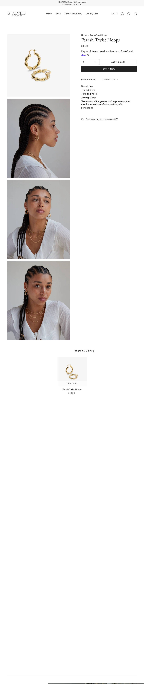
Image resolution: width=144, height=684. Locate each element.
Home (84, 35)
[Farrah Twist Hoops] (72, 372)
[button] (58, 13)
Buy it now (109, 69)
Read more (87, 108)
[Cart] (135, 13)
